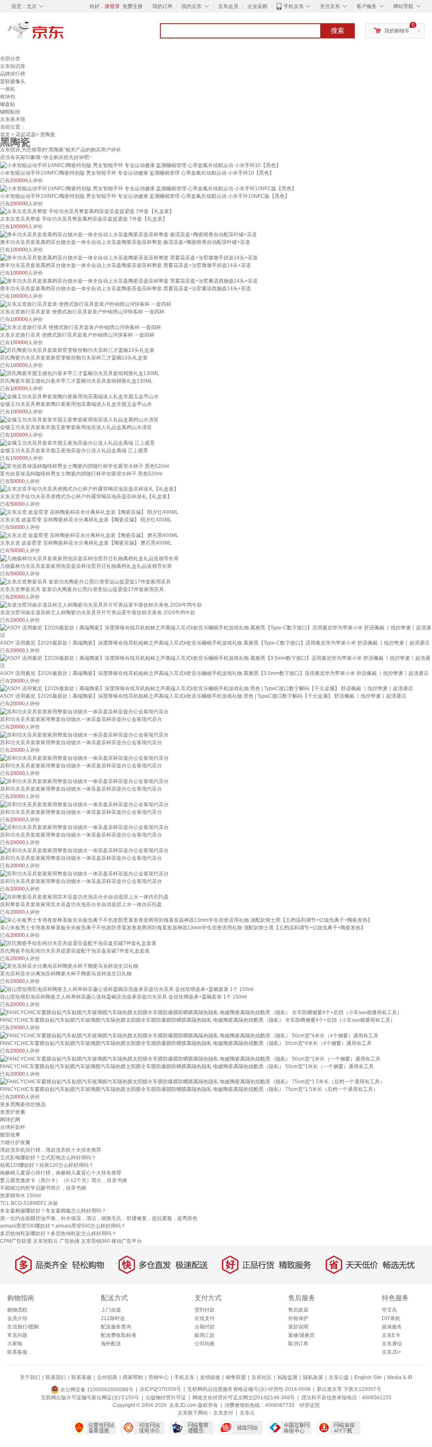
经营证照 (310, 1405)
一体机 (7, 89)
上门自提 (111, 1310)
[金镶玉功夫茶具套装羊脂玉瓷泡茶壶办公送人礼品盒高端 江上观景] (77, 442)
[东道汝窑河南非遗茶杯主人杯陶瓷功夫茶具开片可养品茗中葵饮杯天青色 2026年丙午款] (101, 604)
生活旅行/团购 (23, 1327)
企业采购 (257, 6)
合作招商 (107, 1377)
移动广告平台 (126, 1241)
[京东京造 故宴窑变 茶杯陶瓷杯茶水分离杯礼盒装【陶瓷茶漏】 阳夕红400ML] (89, 512)
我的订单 (162, 6)
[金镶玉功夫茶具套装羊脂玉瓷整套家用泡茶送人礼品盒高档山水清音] (79, 419)
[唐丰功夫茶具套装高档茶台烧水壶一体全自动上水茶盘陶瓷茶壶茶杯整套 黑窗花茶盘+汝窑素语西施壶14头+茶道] (129, 280)
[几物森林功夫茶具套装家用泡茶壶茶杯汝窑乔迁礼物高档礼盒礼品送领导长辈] (89, 558)
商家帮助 (133, 1377)
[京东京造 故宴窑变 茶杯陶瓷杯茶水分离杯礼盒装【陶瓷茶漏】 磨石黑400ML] (89, 535)
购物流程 (17, 1310)
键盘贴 (7, 104)
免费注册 (132, 6)
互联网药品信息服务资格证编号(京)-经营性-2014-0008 (248, 1390)
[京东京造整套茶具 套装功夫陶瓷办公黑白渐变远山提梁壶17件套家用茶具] (85, 581)
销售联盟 (236, 1377)
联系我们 (56, 1377)
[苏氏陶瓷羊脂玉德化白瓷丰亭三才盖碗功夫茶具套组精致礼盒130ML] (79, 373)
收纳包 (7, 97)
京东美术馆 (12, 119)
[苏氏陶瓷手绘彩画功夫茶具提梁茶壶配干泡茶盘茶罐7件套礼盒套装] (78, 943)
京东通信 (392, 1344)
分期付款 (204, 1327)
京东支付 (223, 1413)
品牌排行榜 (12, 74)
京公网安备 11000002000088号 (96, 1390)
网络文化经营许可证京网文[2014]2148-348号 (243, 1398)
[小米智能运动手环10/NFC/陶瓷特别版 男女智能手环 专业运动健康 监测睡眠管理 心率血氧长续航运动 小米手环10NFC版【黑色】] (148, 188)
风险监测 (287, 1377)
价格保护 (298, 1318)
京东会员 (228, 6)
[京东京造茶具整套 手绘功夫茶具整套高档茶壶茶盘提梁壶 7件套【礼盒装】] (87, 211)
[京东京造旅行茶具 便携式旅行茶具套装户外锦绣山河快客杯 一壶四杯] (80, 327)
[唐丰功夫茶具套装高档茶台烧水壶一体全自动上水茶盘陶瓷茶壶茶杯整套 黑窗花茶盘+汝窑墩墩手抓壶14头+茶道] (129, 257)
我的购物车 (397, 31)
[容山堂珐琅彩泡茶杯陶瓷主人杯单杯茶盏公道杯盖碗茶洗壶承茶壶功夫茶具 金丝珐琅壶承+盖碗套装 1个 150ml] (127, 989)
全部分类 (10, 59)
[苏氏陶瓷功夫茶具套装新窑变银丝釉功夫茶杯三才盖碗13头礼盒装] (77, 350)
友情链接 (210, 1377)
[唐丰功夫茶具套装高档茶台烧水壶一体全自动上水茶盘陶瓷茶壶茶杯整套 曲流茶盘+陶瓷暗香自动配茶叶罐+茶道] (128, 234)
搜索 (337, 30)
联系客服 (17, 1352)
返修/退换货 (301, 1335)
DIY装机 (391, 1318)
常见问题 (17, 1335)
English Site (368, 1377)
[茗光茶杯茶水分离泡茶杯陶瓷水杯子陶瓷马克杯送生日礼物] (69, 966)
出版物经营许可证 (166, 1398)
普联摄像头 (12, 81)
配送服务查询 (116, 1327)
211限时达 (113, 1318)
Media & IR (400, 1377)
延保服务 (392, 1327)
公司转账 (204, 1344)
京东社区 (261, 1377)
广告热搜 (69, 1241)
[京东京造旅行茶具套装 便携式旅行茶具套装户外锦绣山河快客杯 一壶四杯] (85, 304)
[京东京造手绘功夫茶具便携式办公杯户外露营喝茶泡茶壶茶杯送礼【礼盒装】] (89, 489)
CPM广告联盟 (16, 1241)
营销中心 (158, 1377)
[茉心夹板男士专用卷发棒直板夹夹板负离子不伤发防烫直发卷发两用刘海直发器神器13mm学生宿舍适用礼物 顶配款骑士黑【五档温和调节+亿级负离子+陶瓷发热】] (186, 920)
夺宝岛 (389, 1310)
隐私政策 (313, 1377)
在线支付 (204, 1318)
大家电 (14, 1344)
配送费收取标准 (118, 1335)
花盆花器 (26, 135)
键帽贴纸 (10, 112)
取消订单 (298, 1344)
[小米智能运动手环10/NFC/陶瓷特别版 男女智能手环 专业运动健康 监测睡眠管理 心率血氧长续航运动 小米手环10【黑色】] (140, 165)
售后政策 (298, 1310)
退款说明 (298, 1327)
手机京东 (294, 6)
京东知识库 (12, 66)
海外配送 (111, 1344)
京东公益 (339, 1377)
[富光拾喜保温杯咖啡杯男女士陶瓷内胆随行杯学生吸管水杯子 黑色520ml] (84, 466)
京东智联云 (45, 1241)
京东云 (247, 1413)
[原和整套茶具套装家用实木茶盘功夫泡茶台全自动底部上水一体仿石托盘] (84, 896)
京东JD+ (391, 1352)
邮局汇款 (204, 1335)
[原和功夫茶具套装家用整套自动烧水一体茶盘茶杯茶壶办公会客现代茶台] (84, 711)
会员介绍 (17, 1318)
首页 (5, 135)
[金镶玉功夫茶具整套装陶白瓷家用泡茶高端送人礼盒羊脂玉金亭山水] (79, 396)
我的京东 (191, 6)
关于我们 (30, 1377)
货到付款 (204, 1310)
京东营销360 (95, 1241)
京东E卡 (391, 1335)
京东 (64, 33)
